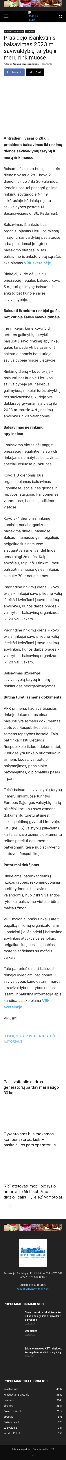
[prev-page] (6, 1206)
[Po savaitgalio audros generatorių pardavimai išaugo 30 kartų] (33, 1060)
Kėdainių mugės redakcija (26, 63)
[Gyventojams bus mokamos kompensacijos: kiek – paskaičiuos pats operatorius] (33, 1112)
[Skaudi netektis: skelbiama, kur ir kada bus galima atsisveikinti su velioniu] (13, 1317)
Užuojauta (31, 1330)
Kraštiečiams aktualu (14, 31)
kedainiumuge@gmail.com (33, 1288)
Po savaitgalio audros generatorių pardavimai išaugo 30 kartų (31, 1087)
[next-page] (12, 1206)
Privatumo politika (21, 1449)
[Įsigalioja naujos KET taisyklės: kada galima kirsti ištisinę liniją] (13, 1353)
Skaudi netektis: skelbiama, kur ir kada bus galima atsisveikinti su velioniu (43, 1316)
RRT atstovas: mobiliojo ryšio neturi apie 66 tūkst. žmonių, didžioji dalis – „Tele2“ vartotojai (33, 1191)
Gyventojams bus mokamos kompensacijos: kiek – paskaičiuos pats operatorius (30, 1139)
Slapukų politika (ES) (43, 1449)
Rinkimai (30, 31)
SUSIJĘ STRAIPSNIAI (20, 1036)
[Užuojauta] (13, 1335)
